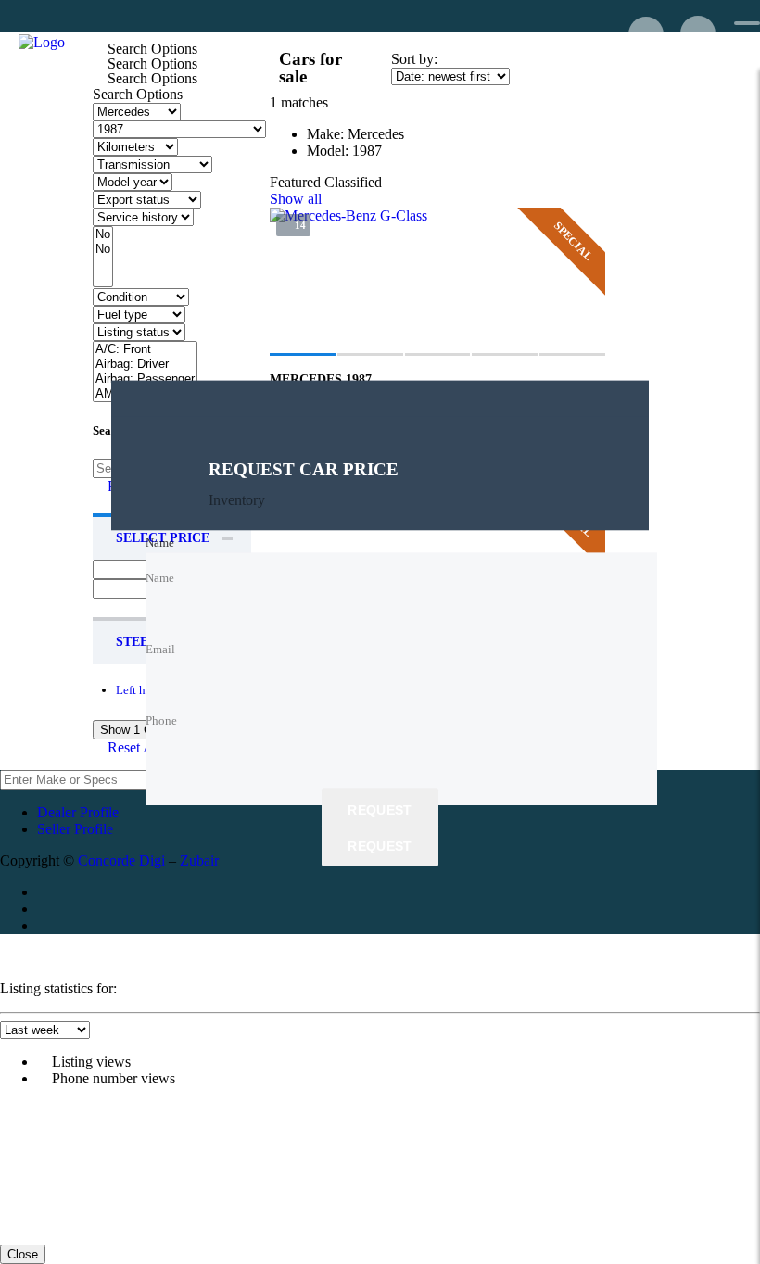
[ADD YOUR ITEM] (646, 34)
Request (380, 810)
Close (22, 1254)
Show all (296, 199)
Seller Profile (75, 829)
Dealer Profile (78, 812)
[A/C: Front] (145, 349)
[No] (103, 234)
